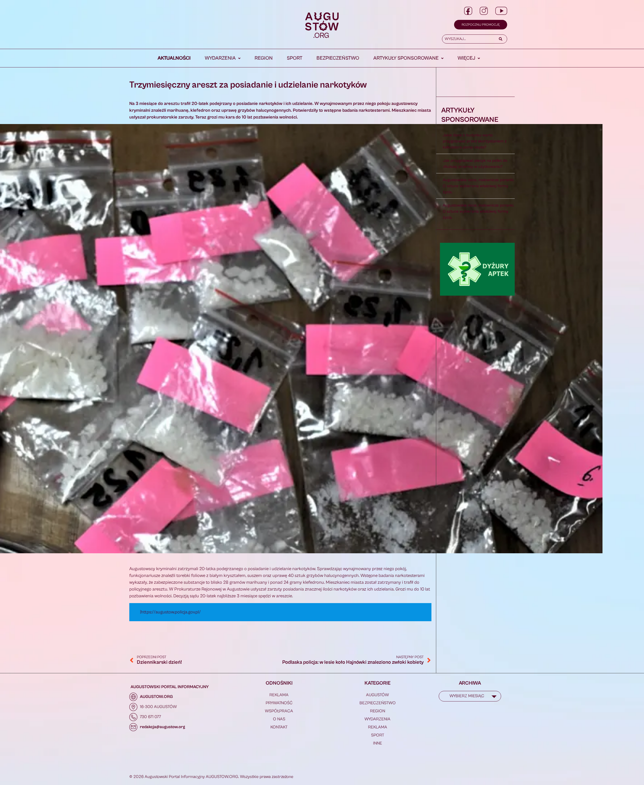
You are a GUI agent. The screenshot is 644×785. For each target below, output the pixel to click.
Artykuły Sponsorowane (406, 58)
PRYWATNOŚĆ (279, 702)
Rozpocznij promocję (481, 25)
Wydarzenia (220, 58)
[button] (222, 58)
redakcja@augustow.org (162, 726)
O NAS (279, 719)
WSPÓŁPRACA (279, 711)
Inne (377, 743)
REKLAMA (279, 694)
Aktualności (174, 58)
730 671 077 (150, 716)
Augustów (377, 694)
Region (264, 58)
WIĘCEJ (466, 58)
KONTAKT (279, 727)
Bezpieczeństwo (337, 58)
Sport (294, 58)
